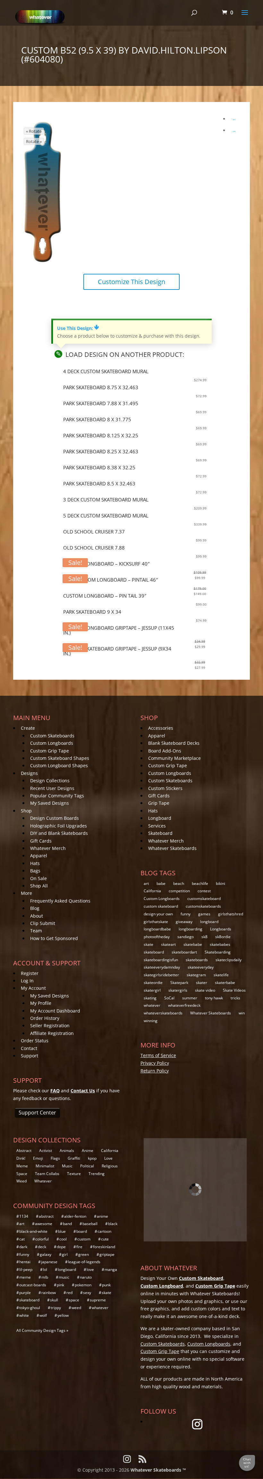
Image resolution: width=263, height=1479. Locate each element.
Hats (35, 863)
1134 (23, 1216)
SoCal (169, 998)
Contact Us (83, 1090)
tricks (235, 998)
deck (42, 1246)
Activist (45, 1150)
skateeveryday (201, 967)
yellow (63, 1315)
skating (150, 998)
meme (25, 1277)
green (83, 1254)
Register (29, 973)
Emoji (38, 1158)
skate (148, 944)
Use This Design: (78, 328)
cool (63, 1239)
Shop (26, 811)
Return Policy (154, 1070)
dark (23, 1246)
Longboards (220, 929)
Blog (34, 908)
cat (22, 1239)
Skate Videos (234, 990)
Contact (29, 1048)
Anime (87, 1150)
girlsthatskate (156, 921)
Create (28, 728)
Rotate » (34, 141)
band (67, 1223)
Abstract (23, 1150)
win (242, 1013)
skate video (205, 990)
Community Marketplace (174, 758)
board (81, 1231)
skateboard (154, 952)
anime (102, 1216)
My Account (33, 988)
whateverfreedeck (184, 1005)
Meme (22, 1166)
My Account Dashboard (55, 1011)
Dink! (20, 1158)
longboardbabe (157, 929)
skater (201, 982)
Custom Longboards (51, 743)
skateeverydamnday (162, 967)
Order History (44, 1018)
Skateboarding (218, 952)
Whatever (43, 1181)
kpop (92, 1158)
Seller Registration (50, 1025)
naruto (86, 1277)
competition (179, 891)
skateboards (197, 959)
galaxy (45, 1254)
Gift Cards (41, 841)
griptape (107, 1254)
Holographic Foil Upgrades (58, 826)
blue (62, 1231)
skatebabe (192, 944)
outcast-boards (32, 1285)
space (74, 1300)
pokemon (83, 1285)
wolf (43, 1315)
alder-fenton (75, 1216)
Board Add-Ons (164, 751)
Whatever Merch (48, 848)
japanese (49, 1262)
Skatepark (179, 982)
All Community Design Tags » (42, 1330)
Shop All (39, 886)
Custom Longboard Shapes (59, 765)
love (90, 1269)
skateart (168, 944)
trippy (56, 1307)
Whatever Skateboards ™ (158, 1470)
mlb (44, 1277)
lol (45, 1269)
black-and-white (33, 1231)
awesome (43, 1223)
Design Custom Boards (54, 818)
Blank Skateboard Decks (173, 743)
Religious (110, 1166)
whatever (152, 1005)
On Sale (38, 878)
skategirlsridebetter (161, 975)
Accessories (160, 728)
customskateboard (204, 898)
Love (108, 1158)
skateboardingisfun (161, 959)
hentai (24, 1262)
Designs (29, 773)
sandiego (185, 936)
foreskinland (104, 1246)
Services (157, 826)
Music (67, 1166)
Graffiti (74, 1158)
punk (106, 1285)
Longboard (159, 818)
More (26, 893)
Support (29, 1056)
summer (189, 998)
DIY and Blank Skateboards (59, 833)
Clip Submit (42, 923)
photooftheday (157, 936)
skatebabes (220, 944)
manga (111, 1269)
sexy (87, 1292)
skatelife (221, 975)
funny (186, 914)
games (204, 914)
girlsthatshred (230, 914)
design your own (158, 914)
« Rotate (34, 131)
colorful (42, 1239)
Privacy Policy (154, 1063)
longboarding (190, 929)
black (112, 1223)
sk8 (204, 936)
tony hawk (214, 998)
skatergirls (177, 990)
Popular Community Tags (57, 796)
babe (161, 883)
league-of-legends (84, 1262)
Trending (97, 1173)
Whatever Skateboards (172, 848)
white (24, 1315)
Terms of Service (158, 1055)
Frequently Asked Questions (60, 901)
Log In (27, 981)
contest (204, 891)
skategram (196, 975)
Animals (67, 1150)
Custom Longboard (161, 1285)
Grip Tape (158, 803)
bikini (220, 883)
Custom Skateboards (52, 736)
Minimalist (45, 1166)
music (64, 1277)
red (69, 1292)
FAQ (55, 1090)
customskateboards (203, 906)
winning (150, 1020)
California (152, 891)
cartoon (104, 1231)
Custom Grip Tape (49, 751)
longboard (209, 921)
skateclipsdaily (229, 959)
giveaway (184, 921)
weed (76, 1307)
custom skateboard (161, 906)
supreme (98, 1300)
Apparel (38, 856)
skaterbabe (225, 982)
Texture (74, 1173)
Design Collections (50, 780)
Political (87, 1166)
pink (60, 1285)
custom (83, 1239)
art (146, 883)
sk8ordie (223, 936)
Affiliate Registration (52, 1033)
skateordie (153, 982)
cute (105, 1239)
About (36, 916)
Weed (21, 1181)
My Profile (40, 1003)
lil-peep (25, 1269)
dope (61, 1246)
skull (54, 1300)
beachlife (200, 883)
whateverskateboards (163, 1013)
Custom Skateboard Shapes (59, 758)
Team (36, 931)
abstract (46, 1216)
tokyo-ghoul (29, 1307)
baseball (90, 1223)
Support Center (37, 1112)
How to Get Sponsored (54, 938)
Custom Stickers (165, 788)
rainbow (48, 1292)
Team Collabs (47, 1173)
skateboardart (184, 952)
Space (21, 1173)
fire (79, 1246)
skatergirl (152, 990)
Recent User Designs (52, 788)
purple (25, 1292)
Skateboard (160, 833)
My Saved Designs (49, 803)
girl (65, 1254)
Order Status (34, 1041)
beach (178, 883)
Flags (55, 1158)
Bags (35, 871)
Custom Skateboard (201, 1278)
